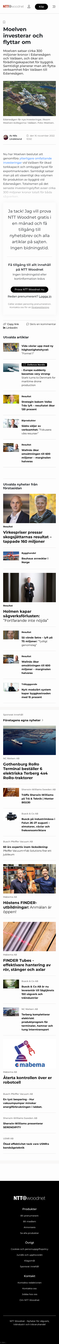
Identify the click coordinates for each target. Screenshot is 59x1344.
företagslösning (40, 307)
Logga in (45, 296)
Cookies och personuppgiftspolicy (29, 1249)
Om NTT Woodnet (29, 1300)
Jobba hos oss (29, 1294)
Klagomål (29, 1260)
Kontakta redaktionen (30, 1282)
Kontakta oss (29, 1288)
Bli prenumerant (29, 1215)
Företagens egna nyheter (22, 720)
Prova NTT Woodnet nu (29, 289)
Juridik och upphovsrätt (30, 1254)
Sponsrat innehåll (29, 1266)
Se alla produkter (29, 1233)
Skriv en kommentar (43, 324)
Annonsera (29, 1227)
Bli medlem (29, 1221)
